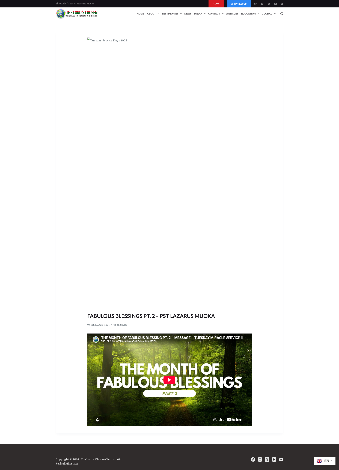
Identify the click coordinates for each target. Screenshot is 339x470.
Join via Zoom (239, 3)
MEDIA (198, 13)
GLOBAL (267, 13)
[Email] (282, 4)
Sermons (122, 324)
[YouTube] (275, 4)
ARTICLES (232, 13)
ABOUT (151, 13)
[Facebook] (255, 4)
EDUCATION (248, 13)
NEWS (188, 13)
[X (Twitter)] (269, 4)
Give (216, 3)
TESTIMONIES (170, 13)
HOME (140, 13)
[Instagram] (262, 4)
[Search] (281, 13)
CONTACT (214, 13)
